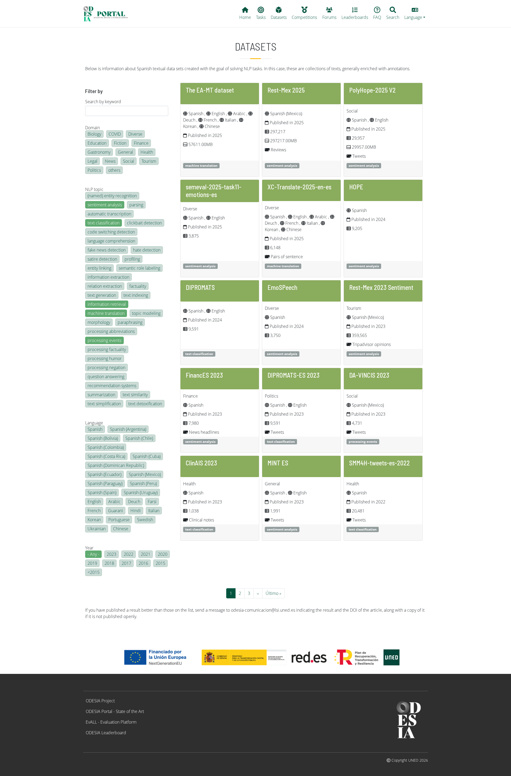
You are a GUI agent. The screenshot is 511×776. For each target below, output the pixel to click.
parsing (136, 205)
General (125, 152)
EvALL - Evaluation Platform (111, 722)
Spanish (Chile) (139, 438)
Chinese (120, 529)
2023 (111, 554)
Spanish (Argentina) (128, 429)
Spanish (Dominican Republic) (116, 465)
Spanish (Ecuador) (104, 474)
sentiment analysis (105, 205)
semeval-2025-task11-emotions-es (213, 190)
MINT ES (277, 463)
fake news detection (107, 250)
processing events (104, 340)
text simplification (104, 404)
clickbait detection (144, 223)
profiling (132, 259)
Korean (94, 520)
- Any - (93, 554)
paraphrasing (130, 322)
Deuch (134, 501)
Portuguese (119, 520)
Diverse (135, 134)
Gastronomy (99, 152)
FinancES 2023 (204, 375)
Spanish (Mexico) (145, 474)
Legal (92, 161)
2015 (160, 563)
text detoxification (145, 404)
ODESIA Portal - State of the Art (115, 711)
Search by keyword (103, 102)
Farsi (152, 501)
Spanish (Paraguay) (105, 483)
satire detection (102, 259)
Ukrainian (97, 529)
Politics (94, 170)
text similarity (135, 395)
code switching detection (111, 232)
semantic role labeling (139, 268)
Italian (153, 511)
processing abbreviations (111, 331)
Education (97, 143)
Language (94, 423)
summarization (101, 395)
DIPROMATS (200, 287)
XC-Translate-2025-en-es (299, 187)
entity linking (99, 268)
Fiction (120, 143)
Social (128, 161)
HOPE (356, 187)
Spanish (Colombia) (106, 447)
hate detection (146, 250)
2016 (143, 563)
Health (147, 152)
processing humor (105, 358)
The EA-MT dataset (210, 90)
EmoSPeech (282, 287)
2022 (128, 554)
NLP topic (94, 189)
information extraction (108, 277)
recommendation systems (112, 386)
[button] (415, 14)
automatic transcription (109, 214)
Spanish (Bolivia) (103, 438)
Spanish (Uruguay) (141, 492)
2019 (92, 563)
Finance (141, 143)
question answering (106, 376)
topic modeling (146, 313)
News (110, 161)
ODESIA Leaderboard (106, 733)
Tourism (149, 161)
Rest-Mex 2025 (286, 90)
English (94, 501)
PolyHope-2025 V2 (372, 90)
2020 (162, 554)
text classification (103, 223)
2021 (145, 554)
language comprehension (111, 241)
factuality (137, 286)
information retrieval (107, 304)
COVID (115, 134)
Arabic (114, 501)
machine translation (106, 313)
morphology (99, 322)
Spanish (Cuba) (146, 456)
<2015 (94, 572)
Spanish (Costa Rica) (106, 456)
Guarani (115, 511)
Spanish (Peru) (143, 483)
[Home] (108, 13)
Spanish (95, 429)
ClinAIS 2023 (201, 463)
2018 (109, 563)
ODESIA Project (100, 701)
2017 (126, 563)
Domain (92, 128)
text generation (102, 295)
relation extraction (105, 286)
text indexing (135, 295)
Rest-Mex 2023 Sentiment (381, 287)
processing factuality (107, 349)
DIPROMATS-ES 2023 (293, 375)
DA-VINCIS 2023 (369, 375)
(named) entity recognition (112, 196)
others (114, 170)
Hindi (135, 511)
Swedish (145, 520)
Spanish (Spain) (102, 492)
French (94, 511)
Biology (94, 134)
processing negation (106, 367)
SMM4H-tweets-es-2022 (379, 463)
